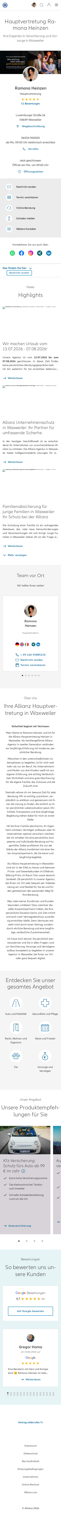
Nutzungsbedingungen (30, 1469)
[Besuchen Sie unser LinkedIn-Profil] (48, 253)
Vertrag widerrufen (29, 1422)
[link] (20, 208)
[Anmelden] (49, 5)
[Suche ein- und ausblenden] (41, 5)
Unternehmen (30, 1476)
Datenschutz (31, 1453)
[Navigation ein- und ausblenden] (56, 5)
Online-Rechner (30, 1484)
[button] (30, 74)
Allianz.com (30, 1492)
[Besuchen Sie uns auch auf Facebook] (21, 253)
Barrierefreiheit (30, 1461)
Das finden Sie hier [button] (15, 268)
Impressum (30, 1445)
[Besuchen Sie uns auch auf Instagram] (30, 253)
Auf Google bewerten (30, 1311)
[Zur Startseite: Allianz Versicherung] (5, 5)
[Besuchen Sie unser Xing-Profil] (39, 253)
